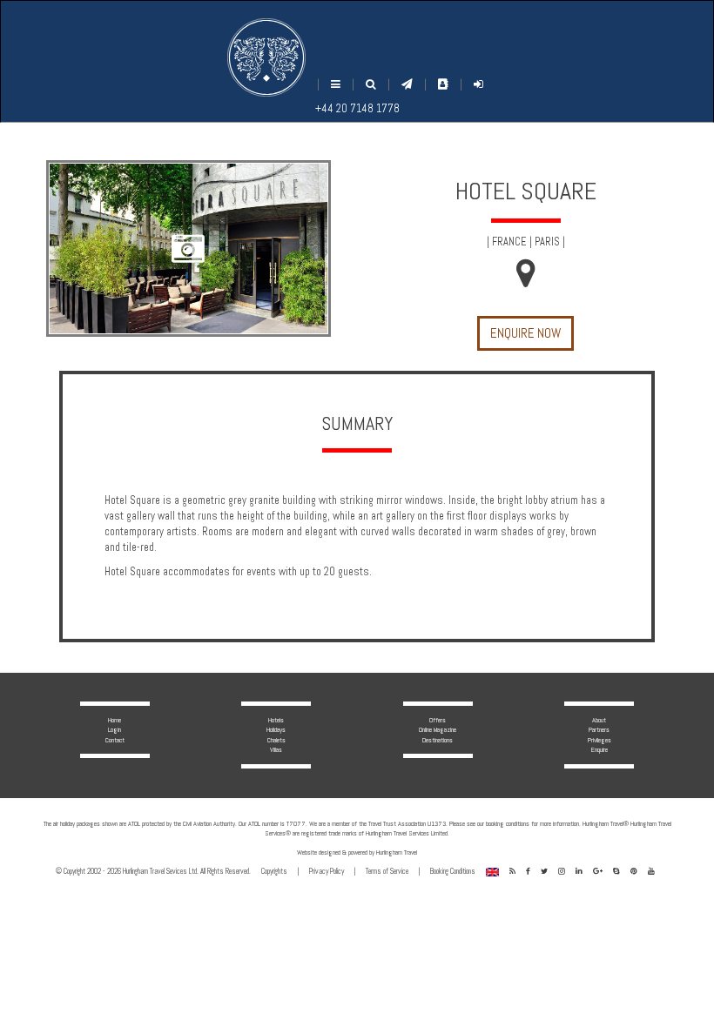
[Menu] (335, 85)
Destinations (437, 739)
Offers (437, 719)
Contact (115, 739)
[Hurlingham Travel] (266, 57)
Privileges (599, 739)
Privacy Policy (326, 871)
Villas (276, 749)
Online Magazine (437, 729)
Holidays (276, 729)
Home (114, 719)
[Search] (371, 85)
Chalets (276, 739)
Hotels (276, 719)
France (509, 242)
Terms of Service (387, 871)
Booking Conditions (452, 871)
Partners (599, 729)
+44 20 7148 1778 (357, 109)
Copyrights (274, 871)
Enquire (599, 749)
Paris (547, 242)
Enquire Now (525, 333)
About (599, 719)
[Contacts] (443, 84)
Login (114, 729)
